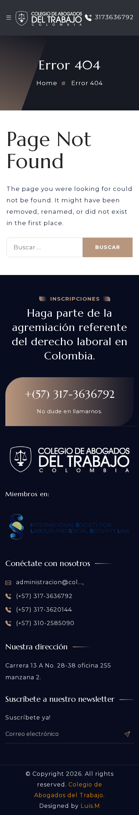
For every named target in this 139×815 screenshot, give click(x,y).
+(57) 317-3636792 (70, 394)
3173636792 (114, 17)
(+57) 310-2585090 (44, 623)
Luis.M (90, 806)
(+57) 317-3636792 (43, 596)
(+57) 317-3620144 (43, 609)
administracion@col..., (49, 582)
